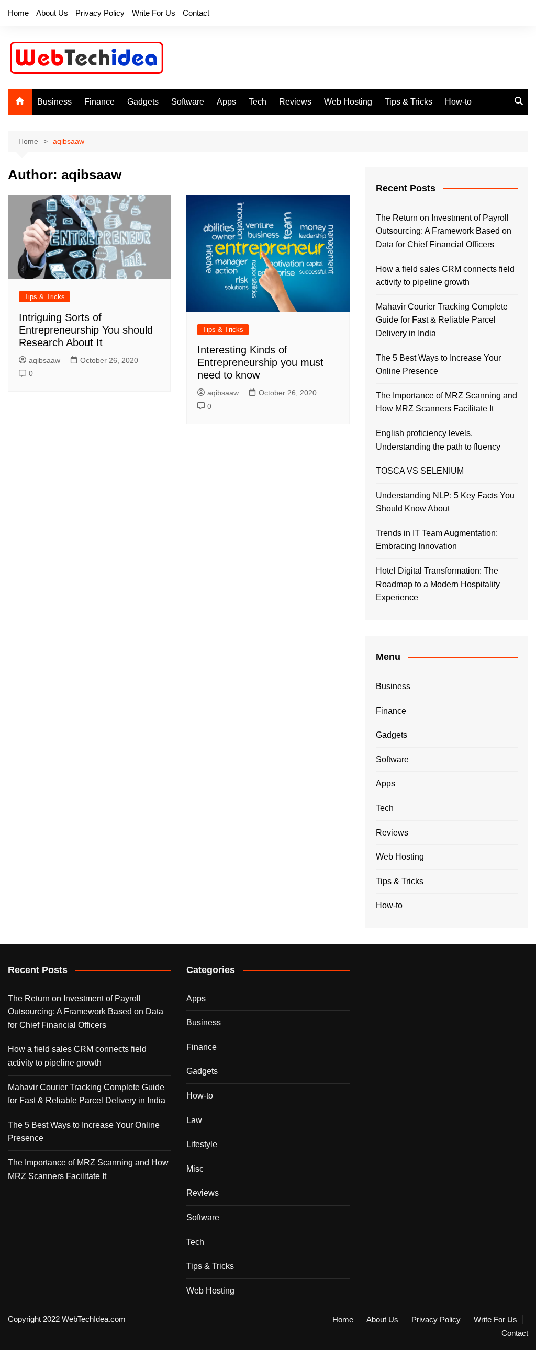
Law (194, 1120)
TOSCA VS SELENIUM (420, 470)
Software (187, 101)
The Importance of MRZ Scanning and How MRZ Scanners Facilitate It (446, 402)
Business (54, 101)
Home (18, 12)
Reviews (295, 101)
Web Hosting (348, 101)
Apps (226, 101)
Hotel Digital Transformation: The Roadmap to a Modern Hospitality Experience (438, 584)
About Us (52, 12)
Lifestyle (201, 1144)
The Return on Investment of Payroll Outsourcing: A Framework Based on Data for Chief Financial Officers (443, 231)
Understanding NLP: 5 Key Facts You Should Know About (445, 502)
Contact (196, 12)
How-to (458, 101)
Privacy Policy (100, 12)
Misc (195, 1168)
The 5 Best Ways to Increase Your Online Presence (438, 364)
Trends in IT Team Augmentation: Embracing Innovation (437, 540)
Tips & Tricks (408, 101)
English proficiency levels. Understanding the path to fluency (438, 440)
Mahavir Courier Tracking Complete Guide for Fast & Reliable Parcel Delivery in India (442, 320)
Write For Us (153, 12)
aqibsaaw (44, 360)
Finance (99, 101)
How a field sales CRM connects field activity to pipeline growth (445, 276)
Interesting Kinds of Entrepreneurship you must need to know (260, 362)
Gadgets (143, 101)
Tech (257, 101)
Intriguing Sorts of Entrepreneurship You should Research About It (86, 330)
